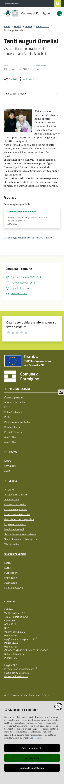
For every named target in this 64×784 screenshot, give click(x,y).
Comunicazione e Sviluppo (21, 211)
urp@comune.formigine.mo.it (19, 639)
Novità (17, 26)
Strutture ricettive (13, 587)
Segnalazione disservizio (16, 672)
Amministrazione (19, 388)
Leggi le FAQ (10, 665)
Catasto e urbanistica (15, 504)
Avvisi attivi (10, 437)
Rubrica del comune (14, 654)
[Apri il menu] (4, 13)
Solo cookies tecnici (32, 748)
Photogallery (11, 578)
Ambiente (9, 489)
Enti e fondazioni (13, 412)
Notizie (7, 461)
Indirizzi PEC (10, 658)
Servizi (13, 480)
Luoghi (7, 563)
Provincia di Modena (12, 3)
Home (7, 26)
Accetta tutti (32, 758)
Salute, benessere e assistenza (20, 534)
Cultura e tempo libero (15, 509)
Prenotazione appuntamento (19, 669)
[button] (59, 13)
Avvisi (28, 26)
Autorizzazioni (11, 499)
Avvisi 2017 (42, 26)
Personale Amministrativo (17, 422)
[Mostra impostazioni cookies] (61, 392)
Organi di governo (13, 397)
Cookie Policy (35, 737)
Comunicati (10, 466)
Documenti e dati (13, 427)
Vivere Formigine (15, 554)
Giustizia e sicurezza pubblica (19, 519)
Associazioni (10, 582)
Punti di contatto (13, 432)
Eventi (7, 568)
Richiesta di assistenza (16, 676)
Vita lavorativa (11, 544)
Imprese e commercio (15, 524)
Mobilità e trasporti (14, 529)
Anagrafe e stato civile (15, 494)
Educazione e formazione (17, 514)
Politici (7, 417)
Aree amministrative (14, 402)
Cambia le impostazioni (32, 768)
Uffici (6, 407)
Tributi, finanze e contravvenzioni (21, 539)
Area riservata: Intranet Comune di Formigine (27, 695)
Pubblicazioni (11, 573)
